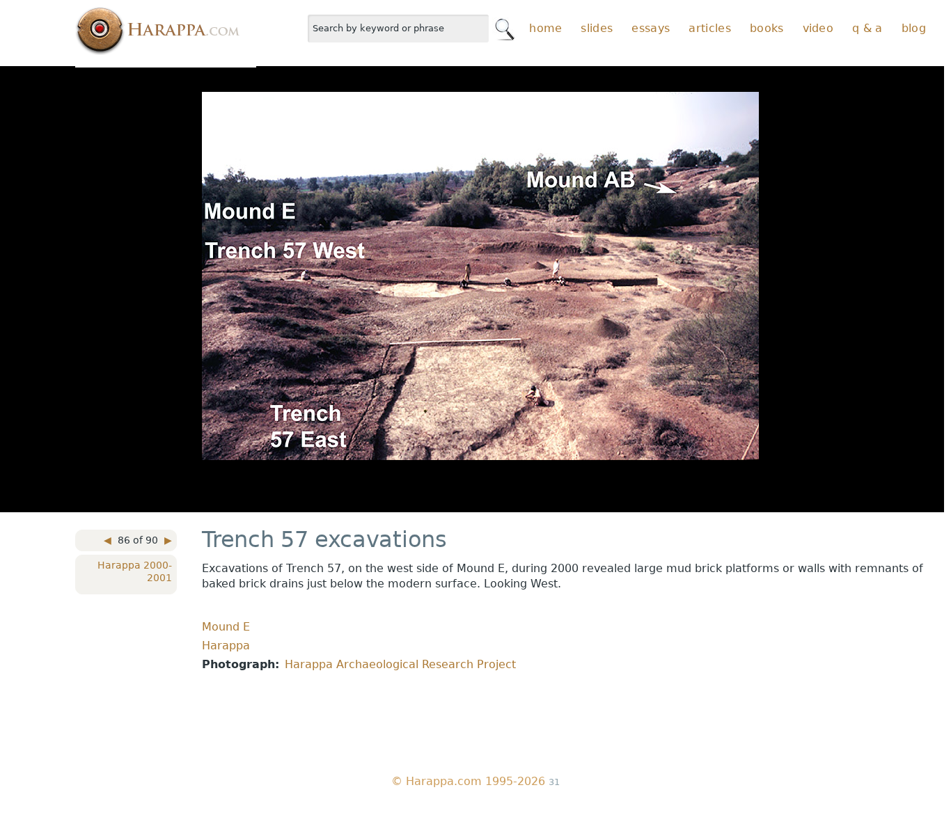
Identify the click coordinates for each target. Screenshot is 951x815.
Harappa (226, 645)
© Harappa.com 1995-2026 (468, 781)
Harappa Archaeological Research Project (400, 664)
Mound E (226, 626)
